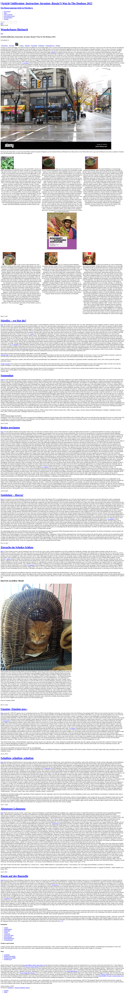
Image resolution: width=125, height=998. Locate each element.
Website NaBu (5, 355)
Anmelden (7, 955)
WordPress (10, 987)
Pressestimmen (8, 937)
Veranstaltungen (8, 940)
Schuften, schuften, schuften (17, 758)
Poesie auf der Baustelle (14, 876)
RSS (2, 24)
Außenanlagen (8, 929)
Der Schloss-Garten (9, 16)
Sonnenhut (7, 375)
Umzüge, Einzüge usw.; (14, 709)
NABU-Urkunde (5, 364)
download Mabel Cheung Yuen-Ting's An (34, 965)
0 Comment (25, 63)
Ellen (2, 713)
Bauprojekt (6, 720)
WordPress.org (8, 959)
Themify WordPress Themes (22, 987)
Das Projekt (7, 11)
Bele (2, 33)
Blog (5, 13)
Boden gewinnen (10, 427)
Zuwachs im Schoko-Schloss (17, 547)
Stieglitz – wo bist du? (13, 320)
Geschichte (7, 934)
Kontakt (6, 19)
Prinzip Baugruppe (9, 938)
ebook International (72, 971)
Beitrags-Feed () (9, 956)
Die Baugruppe (8, 17)
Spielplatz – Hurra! (12, 495)
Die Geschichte (8, 14)
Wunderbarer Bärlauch (14, 29)
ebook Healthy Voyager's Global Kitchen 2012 (111, 976)
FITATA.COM (105, 974)
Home (5, 992)
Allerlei (53, 52)
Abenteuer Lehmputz (13, 808)
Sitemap (6, 990)
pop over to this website (32, 966)
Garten (32, 334)
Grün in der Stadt (8, 935)
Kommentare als (10, 958)
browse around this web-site (27, 972)
